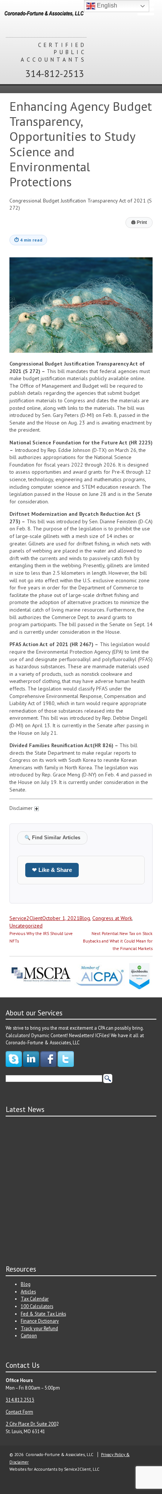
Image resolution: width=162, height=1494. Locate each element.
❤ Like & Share (52, 870)
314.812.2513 (20, 1400)
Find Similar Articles (52, 837)
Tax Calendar (35, 1299)
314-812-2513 (54, 73)
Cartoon (29, 1335)
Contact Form (19, 1412)
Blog (84, 918)
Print (139, 222)
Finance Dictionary (40, 1321)
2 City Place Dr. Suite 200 (31, 1424)
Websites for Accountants (33, 1469)
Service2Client (25, 918)
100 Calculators (37, 1306)
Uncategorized (26, 925)
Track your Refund (39, 1328)
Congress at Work (112, 918)
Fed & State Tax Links (43, 1314)
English (106, 5)
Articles (28, 1292)
